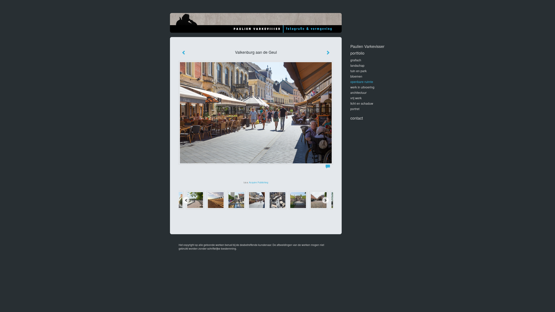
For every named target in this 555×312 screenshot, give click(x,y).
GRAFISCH (355, 60)
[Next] (325, 200)
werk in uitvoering (362, 87)
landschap (357, 65)
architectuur (358, 92)
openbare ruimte (361, 82)
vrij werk (356, 98)
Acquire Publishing (258, 182)
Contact (356, 118)
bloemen (356, 76)
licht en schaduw (361, 103)
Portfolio (357, 53)
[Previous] (186, 200)
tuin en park (358, 71)
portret (354, 109)
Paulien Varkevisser (367, 46)
